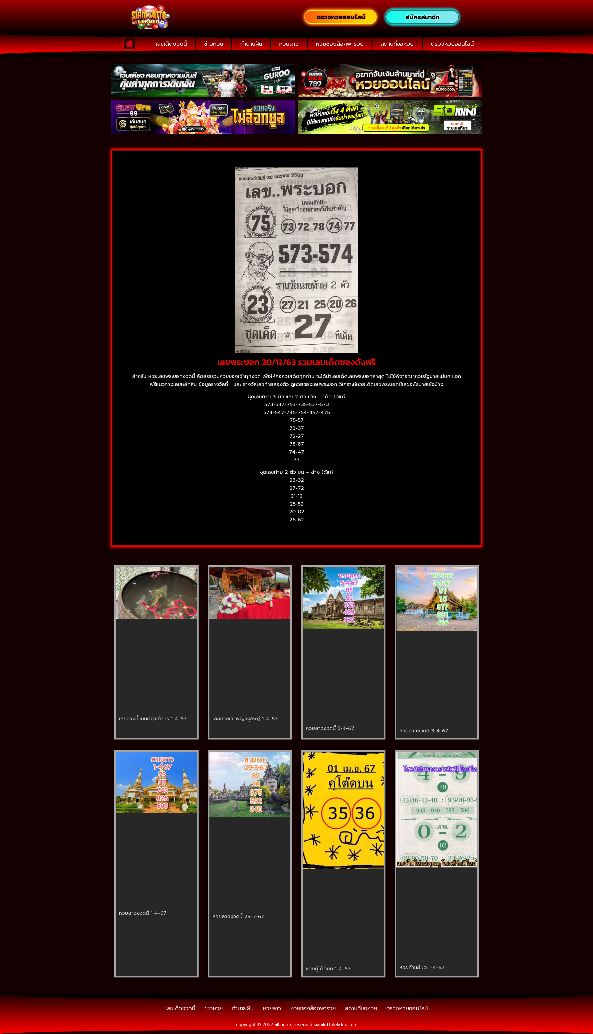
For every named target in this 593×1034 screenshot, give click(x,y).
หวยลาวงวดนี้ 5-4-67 (330, 728)
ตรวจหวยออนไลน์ (452, 44)
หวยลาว (289, 44)
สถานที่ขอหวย (397, 44)
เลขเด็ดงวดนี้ (171, 44)
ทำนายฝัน (251, 44)
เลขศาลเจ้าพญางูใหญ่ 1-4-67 (245, 719)
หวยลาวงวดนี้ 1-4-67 (142, 913)
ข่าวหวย (213, 44)
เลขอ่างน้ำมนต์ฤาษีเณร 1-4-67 (153, 719)
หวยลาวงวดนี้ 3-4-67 (423, 731)
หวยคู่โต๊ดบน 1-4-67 (328, 969)
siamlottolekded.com (335, 1024)
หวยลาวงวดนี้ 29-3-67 (238, 916)
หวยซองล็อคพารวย (340, 44)
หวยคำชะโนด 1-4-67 (421, 967)
